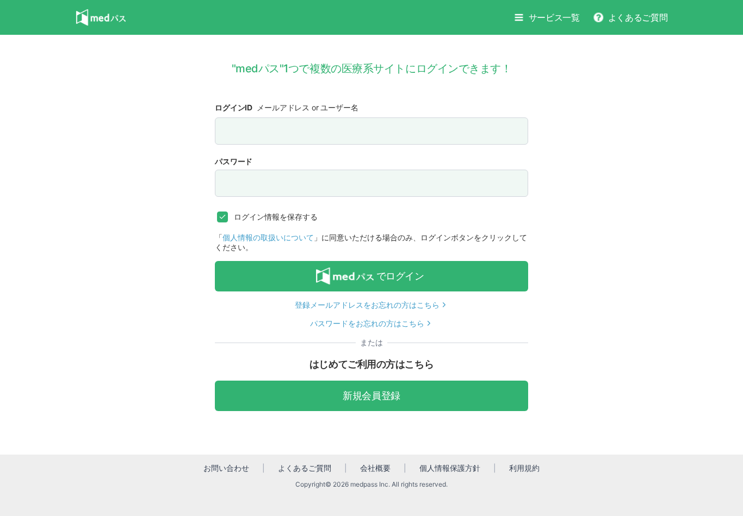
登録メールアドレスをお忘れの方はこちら (367, 304)
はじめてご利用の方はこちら (371, 364)
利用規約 (524, 468)
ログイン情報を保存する (276, 216)
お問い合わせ (226, 468)
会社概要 (375, 468)
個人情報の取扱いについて (268, 237)
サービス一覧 (554, 17)
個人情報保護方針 (449, 468)
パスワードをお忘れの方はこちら (367, 323)
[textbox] (371, 131)
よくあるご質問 (638, 17)
